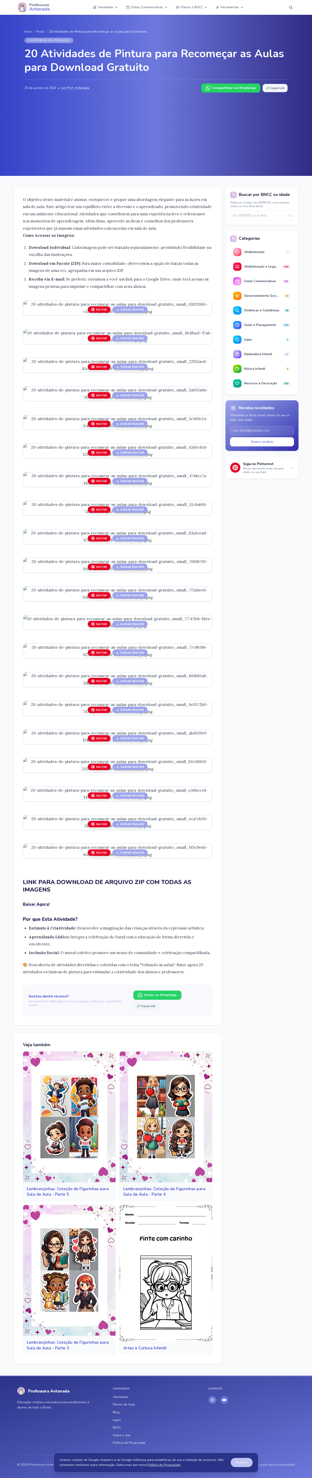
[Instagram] (212, 1400)
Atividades (105, 7)
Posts (40, 31)
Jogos (117, 1420)
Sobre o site (121, 1435)
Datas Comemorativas (147, 7)
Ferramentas (230, 7)
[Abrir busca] (291, 7)
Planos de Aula (124, 1404)
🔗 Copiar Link (275, 88)
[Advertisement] (156, 127)
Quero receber (262, 442)
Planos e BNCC (192, 7)
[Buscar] (290, 215)
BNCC (117, 1427)
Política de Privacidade (129, 1443)
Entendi (241, 1462)
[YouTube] (224, 1400)
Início (28, 31)
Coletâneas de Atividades (49, 40)
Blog (116, 1412)
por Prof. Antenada (75, 88)
